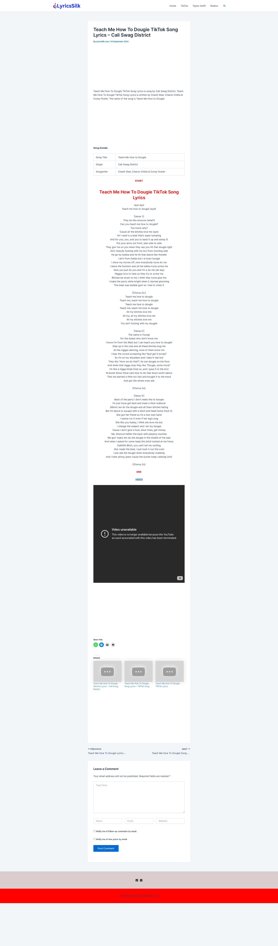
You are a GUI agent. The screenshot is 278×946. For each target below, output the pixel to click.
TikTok (184, 5)
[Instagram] (141, 880)
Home (173, 5)
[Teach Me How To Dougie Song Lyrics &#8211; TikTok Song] (139, 671)
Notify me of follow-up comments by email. (116, 831)
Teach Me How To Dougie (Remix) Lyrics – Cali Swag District (105, 686)
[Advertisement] (139, 68)
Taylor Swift (199, 5)
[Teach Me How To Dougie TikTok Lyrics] (170, 671)
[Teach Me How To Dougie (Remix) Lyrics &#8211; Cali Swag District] (107, 671)
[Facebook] (137, 880)
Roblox (214, 5)
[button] (224, 6)
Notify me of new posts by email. (111, 839)
